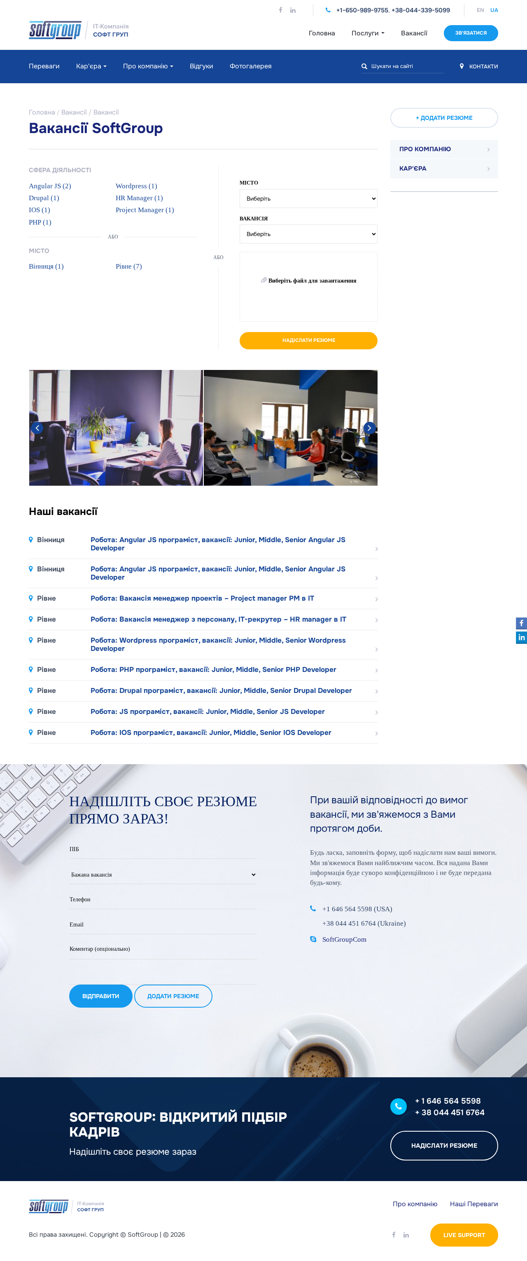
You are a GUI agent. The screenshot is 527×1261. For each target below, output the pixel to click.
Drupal (44, 198)
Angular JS (50, 186)
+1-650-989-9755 (362, 10)
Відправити (100, 996)
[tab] (444, 149)
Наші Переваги (474, 1204)
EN (480, 10)
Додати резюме (173, 996)
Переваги (44, 66)
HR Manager (139, 198)
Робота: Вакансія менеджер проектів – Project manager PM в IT (175, 598)
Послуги (366, 33)
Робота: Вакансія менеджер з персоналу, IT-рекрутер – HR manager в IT (191, 619)
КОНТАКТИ (483, 66)
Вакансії (414, 33)
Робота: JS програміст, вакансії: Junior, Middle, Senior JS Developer (181, 712)
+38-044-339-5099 (421, 10)
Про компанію (145, 66)
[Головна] (103, 30)
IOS (39, 210)
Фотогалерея (251, 66)
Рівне (129, 266)
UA (494, 10)
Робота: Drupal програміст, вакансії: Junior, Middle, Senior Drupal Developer (194, 691)
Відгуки (201, 66)
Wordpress (136, 186)
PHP (40, 222)
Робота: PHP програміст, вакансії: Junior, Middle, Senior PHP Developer (186, 670)
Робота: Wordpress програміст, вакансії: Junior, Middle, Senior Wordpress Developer (191, 644)
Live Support (464, 1235)
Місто (249, 183)
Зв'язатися (471, 33)
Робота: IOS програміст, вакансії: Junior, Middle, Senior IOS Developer (184, 733)
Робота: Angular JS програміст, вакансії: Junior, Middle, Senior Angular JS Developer (191, 544)
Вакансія (254, 218)
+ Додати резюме (444, 118)
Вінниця (46, 266)
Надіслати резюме (308, 340)
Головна (322, 33)
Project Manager (145, 210)
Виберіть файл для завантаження (312, 281)
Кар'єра (88, 66)
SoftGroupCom (344, 939)
